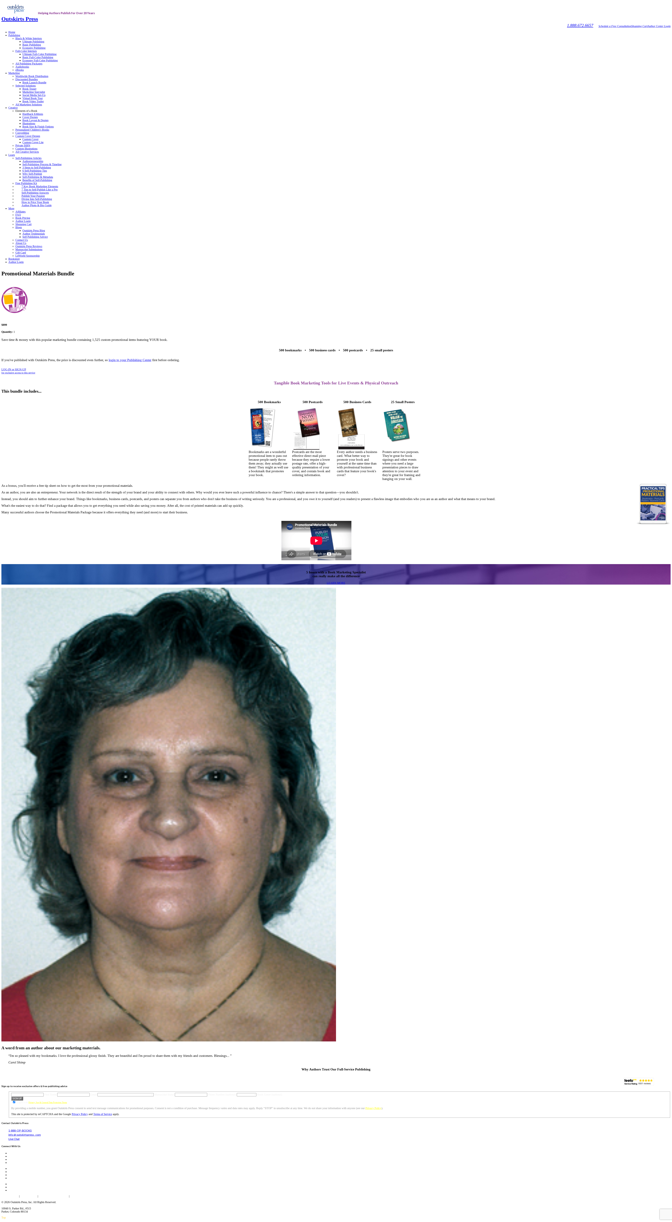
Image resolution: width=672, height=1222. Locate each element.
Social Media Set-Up (34, 95)
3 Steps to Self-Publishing (36, 167)
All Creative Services (27, 151)
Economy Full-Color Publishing (40, 60)
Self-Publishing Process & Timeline (42, 164)
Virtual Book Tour (32, 98)
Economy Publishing (34, 47)
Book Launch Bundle (34, 82)
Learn (11, 154)
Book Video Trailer (33, 101)
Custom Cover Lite (33, 142)
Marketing (14, 73)
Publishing (14, 35)
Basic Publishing (31, 44)
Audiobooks (22, 66)
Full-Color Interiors (26, 51)
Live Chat (14, 1138)
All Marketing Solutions (28, 104)
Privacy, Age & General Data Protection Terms (48, 1102)
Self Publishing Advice (35, 236)
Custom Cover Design (27, 136)
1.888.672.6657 (580, 25)
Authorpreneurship (32, 161)
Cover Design (30, 117)
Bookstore (14, 258)
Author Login (23, 221)
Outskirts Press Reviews (28, 246)
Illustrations (28, 123)
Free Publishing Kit (26, 183)
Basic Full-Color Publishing (37, 57)
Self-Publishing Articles (28, 158)
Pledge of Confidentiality (53, 1196)
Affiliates (20, 211)
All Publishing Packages (28, 63)
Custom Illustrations (26, 148)
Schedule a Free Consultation (614, 26)
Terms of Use (28, 1196)
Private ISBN (22, 145)
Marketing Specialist (33, 91)
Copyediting (22, 132)
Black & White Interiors (28, 38)
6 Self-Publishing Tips (34, 170)
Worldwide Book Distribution (31, 76)
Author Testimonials (33, 233)
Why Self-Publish (32, 173)
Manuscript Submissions (28, 249)
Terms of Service (102, 1114)
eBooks (19, 69)
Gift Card (20, 252)
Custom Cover (30, 139)
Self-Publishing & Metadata (37, 176)
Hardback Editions (32, 114)
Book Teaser (29, 88)
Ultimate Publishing (33, 41)
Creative (13, 107)
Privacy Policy (373, 1108)
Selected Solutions (25, 85)
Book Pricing (22, 217)
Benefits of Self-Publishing (37, 180)
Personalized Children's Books (32, 129)
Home (11, 32)
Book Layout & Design (35, 120)
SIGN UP (17, 1098)
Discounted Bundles (26, 79)
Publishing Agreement (83, 1196)
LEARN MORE (336, 582)
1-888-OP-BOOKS (20, 1130)
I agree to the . (42, 1102)
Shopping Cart (639, 26)
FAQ (18, 214)
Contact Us (21, 239)
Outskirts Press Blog (33, 230)
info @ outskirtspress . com (24, 1134)
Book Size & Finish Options (38, 126)
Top (3, 1217)
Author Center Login (659, 26)
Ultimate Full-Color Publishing (39, 54)
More (11, 208)
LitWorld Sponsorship (27, 255)
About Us (20, 243)
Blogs (18, 227)
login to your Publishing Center (130, 360)
